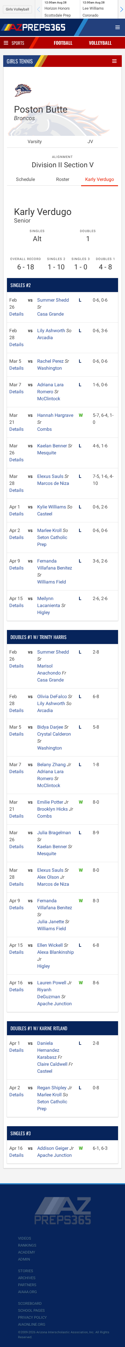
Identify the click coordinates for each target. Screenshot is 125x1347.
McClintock (48, 398)
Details (16, 314)
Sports (18, 43)
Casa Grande (50, 314)
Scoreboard (30, 1303)
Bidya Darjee (50, 727)
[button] (121, 9)
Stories (25, 1271)
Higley (43, 612)
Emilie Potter (50, 802)
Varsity (35, 141)
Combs (44, 429)
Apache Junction (54, 1003)
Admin (24, 1259)
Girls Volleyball (17, 9)
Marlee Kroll (50, 530)
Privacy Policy (32, 1317)
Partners (27, 1285)
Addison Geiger (53, 1148)
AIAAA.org (27, 1292)
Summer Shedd (53, 300)
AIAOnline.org (31, 1324)
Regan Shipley (52, 1087)
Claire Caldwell (53, 1064)
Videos (24, 1238)
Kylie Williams (52, 507)
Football (63, 42)
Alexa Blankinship (55, 952)
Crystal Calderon (54, 734)
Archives (26, 1278)
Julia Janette (51, 921)
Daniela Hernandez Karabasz (48, 1050)
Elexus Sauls (51, 476)
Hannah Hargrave (55, 415)
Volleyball (100, 42)
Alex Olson (48, 877)
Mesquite (46, 452)
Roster (62, 179)
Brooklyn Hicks (53, 809)
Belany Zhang (52, 764)
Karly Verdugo (99, 179)
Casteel (44, 514)
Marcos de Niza (53, 483)
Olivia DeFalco (52, 696)
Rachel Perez (51, 361)
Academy (26, 1252)
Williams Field (51, 582)
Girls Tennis (20, 61)
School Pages (31, 1310)
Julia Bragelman (54, 832)
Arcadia (45, 337)
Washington (49, 368)
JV (90, 141)
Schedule (25, 179)
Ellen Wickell (50, 945)
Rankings (27, 1245)
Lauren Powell (52, 982)
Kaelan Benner (52, 446)
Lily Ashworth (51, 330)
